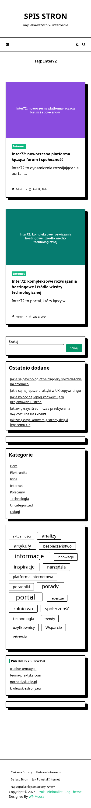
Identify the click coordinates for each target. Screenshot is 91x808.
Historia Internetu (48, 772)
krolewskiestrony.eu (25, 688)
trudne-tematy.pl (23, 668)
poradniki (21, 586)
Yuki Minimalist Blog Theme (60, 792)
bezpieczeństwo (57, 546)
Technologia (19, 498)
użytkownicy (24, 627)
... (25, 173)
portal (25, 597)
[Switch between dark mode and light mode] (77, 44)
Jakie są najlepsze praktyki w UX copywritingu (45, 390)
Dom (13, 466)
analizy (49, 536)
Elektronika (18, 472)
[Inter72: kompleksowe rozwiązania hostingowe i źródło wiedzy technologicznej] (45, 237)
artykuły (22, 546)
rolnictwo (23, 609)
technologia (23, 618)
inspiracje (24, 566)
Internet (19, 146)
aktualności (22, 536)
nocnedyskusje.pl (23, 682)
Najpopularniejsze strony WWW (33, 786)
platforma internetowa (33, 576)
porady (50, 586)
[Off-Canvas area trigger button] (8, 44)
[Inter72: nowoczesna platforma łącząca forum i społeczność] (45, 110)
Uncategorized (21, 505)
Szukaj (13, 341)
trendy (50, 618)
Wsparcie (54, 627)
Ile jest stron (19, 779)
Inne (13, 479)
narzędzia (56, 567)
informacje (29, 556)
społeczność (57, 608)
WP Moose (37, 796)
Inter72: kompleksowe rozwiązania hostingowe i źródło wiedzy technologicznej (44, 287)
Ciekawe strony (21, 772)
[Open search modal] (83, 44)
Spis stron (45, 16)
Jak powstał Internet (46, 779)
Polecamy (17, 492)
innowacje (65, 557)
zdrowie (20, 636)
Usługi (15, 512)
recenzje (57, 598)
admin (19, 189)
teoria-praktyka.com (25, 675)
